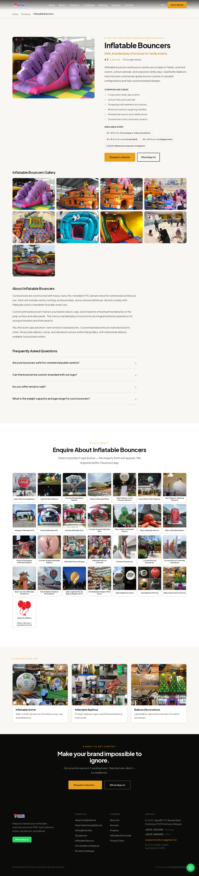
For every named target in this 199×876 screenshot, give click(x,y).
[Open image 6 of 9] (77, 227)
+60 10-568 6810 (154, 834)
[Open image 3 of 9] (121, 194)
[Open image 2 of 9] (77, 194)
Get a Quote (177, 5)
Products (74, 5)
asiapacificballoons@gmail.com (161, 840)
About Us (114, 820)
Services (103, 5)
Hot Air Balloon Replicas (87, 845)
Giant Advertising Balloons (88, 825)
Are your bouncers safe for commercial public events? (45, 362)
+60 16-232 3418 (154, 829)
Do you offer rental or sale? (29, 386)
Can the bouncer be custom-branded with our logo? (44, 374)
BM (162, 5)
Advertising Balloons (85, 820)
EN (156, 5)
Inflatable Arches (83, 830)
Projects (116, 5)
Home (52, 5)
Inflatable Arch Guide (120, 835)
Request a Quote (120, 157)
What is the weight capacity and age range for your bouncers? (51, 398)
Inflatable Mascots (84, 840)
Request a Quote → (85, 784)
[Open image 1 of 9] (33, 194)
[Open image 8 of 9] (165, 227)
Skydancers (81, 835)
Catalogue (89, 5)
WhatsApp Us (148, 157)
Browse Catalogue (84, 850)
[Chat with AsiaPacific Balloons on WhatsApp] (191, 868)
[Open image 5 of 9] (33, 227)
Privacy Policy (117, 840)
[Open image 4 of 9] (165, 194)
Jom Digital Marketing (177, 867)
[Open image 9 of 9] (33, 260)
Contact (129, 5)
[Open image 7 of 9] (121, 227)
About (62, 5)
